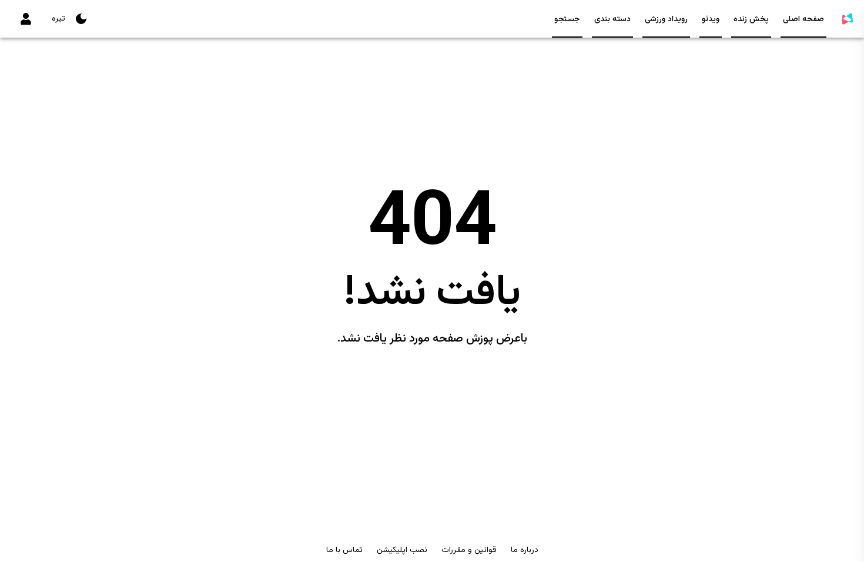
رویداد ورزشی (666, 19)
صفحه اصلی (803, 19)
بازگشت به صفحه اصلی (432, 382)
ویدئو (710, 19)
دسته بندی (612, 19)
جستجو (567, 19)
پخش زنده (751, 19)
